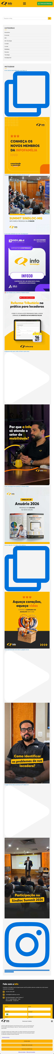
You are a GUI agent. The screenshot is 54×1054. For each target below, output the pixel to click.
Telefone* (7, 1011)
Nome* (6, 1006)
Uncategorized (8, 57)
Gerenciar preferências (27, 1049)
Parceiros (7, 52)
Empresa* (30, 1011)
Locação (7, 43)
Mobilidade (7, 49)
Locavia (6, 46)
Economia (7, 35)
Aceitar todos (27, 1041)
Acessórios (7, 32)
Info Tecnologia (8, 40)
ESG (5, 38)
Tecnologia (7, 54)
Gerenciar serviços (5, 1037)
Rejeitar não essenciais (27, 1045)
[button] (52, 1021)
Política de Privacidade (30, 1052)
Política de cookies (22, 1052)
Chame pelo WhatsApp (45, 3)
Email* (29, 1006)
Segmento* (30, 1017)
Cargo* (6, 1017)
